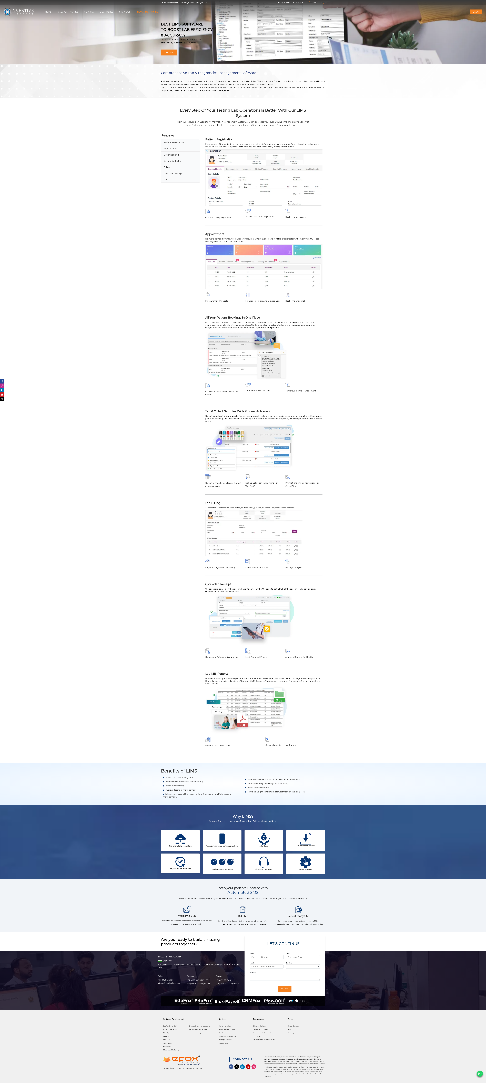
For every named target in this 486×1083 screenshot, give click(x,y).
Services (89, 12)
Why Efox (174, 1068)
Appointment (170, 148)
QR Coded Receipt (173, 173)
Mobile (252, 963)
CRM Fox (166, 1036)
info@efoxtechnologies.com (169, 983)
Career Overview (293, 1026)
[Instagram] (2, 386)
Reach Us (199, 1068)
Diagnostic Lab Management (199, 1026)
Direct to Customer (260, 1026)
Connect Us (242, 1059)
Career (300, 2)
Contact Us (316, 2)
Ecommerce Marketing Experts (264, 1040)
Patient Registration (174, 142)
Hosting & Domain (225, 1040)
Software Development (227, 1029)
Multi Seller (257, 1036)
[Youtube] (2, 394)
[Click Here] (192, 1061)
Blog (476, 12)
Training (291, 1033)
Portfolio (182, 1068)
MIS (165, 179)
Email (288, 954)
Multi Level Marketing (171, 1050)
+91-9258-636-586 (165, 980)
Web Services (223, 1033)
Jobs (289, 1029)
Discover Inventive (67, 12)
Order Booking (171, 155)
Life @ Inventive (285, 2)
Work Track (167, 1043)
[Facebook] (2, 381)
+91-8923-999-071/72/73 (197, 980)
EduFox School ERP (170, 1026)
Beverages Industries (260, 1029)
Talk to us (169, 52)
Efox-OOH (166, 1040)
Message (253, 972)
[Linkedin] (2, 390)
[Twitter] (2, 399)
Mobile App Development (227, 1036)
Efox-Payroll (167, 1033)
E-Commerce (106, 12)
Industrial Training (147, 12)
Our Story (166, 1068)
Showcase (124, 12)
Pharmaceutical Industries (262, 1033)
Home (48, 12)
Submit (285, 988)
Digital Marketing (225, 1026)
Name (252, 954)
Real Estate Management (198, 1029)
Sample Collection (173, 161)
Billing (167, 167)
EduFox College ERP (170, 1029)
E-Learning (167, 1046)
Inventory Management (197, 1033)
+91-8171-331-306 (223, 980)
